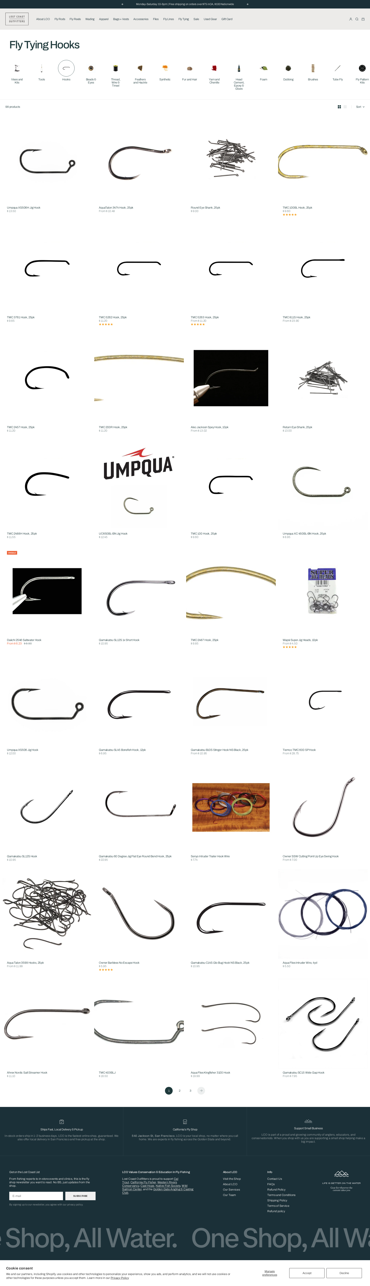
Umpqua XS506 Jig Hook (22, 750)
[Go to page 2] (201, 1091)
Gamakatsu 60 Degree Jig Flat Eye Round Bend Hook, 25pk (135, 856)
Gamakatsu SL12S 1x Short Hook (119, 640)
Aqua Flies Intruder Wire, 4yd (300, 963)
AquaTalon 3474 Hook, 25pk (116, 208)
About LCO (43, 19)
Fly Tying (183, 19)
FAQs (271, 1184)
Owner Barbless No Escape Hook (119, 963)
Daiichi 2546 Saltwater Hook (24, 640)
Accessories (140, 19)
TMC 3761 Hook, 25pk (21, 317)
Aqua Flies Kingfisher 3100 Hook (210, 1072)
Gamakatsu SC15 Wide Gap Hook (304, 1072)
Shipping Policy (277, 1200)
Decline (344, 1273)
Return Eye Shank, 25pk (297, 427)
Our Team (229, 1195)
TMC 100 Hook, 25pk (204, 534)
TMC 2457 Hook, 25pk (21, 427)
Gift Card (226, 19)
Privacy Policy (120, 1277)
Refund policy (276, 1211)
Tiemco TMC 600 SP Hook (299, 750)
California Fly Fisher (143, 1182)
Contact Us (274, 1178)
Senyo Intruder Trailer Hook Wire (210, 856)
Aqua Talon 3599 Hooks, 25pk (25, 963)
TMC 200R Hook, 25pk (113, 427)
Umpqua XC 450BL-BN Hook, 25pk (304, 534)
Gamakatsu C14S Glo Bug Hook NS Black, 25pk (220, 963)
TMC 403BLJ (107, 1072)
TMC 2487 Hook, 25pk (205, 640)
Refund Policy (276, 1189)
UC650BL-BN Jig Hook (113, 534)
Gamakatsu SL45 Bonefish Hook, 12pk (122, 750)
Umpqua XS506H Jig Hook (23, 208)
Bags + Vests (121, 19)
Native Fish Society (168, 1185)
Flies (156, 19)
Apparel (103, 19)
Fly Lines (168, 19)
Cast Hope (147, 1185)
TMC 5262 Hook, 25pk (113, 317)
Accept (307, 1273)
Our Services (231, 1189)
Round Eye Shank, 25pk (205, 208)
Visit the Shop (232, 1178)
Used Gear (210, 19)
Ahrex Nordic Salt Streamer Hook (27, 1072)
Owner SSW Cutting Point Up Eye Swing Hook (311, 856)
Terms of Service (278, 1205)
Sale (196, 19)
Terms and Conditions (281, 1195)
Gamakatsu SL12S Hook (22, 856)
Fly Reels (75, 19)
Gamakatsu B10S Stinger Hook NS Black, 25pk (219, 750)
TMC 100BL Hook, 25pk (297, 208)
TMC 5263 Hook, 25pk (205, 317)
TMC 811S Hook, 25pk (296, 317)
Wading (89, 19)
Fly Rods (60, 19)
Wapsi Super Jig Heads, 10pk (300, 640)
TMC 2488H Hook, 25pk (22, 534)
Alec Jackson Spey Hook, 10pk (210, 427)
